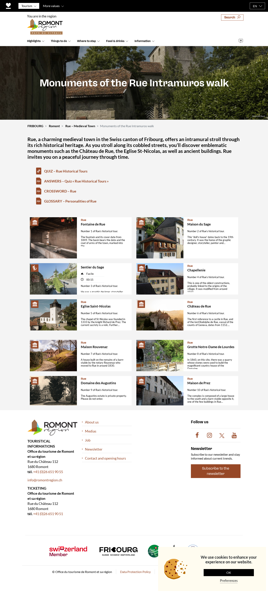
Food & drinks (115, 41)
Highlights (34, 41)
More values (51, 6)
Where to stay (86, 41)
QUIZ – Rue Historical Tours (66, 171)
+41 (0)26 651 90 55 (48, 472)
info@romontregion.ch (44, 480)
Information (143, 41)
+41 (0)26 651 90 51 (48, 514)
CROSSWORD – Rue (60, 191)
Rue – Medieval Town (80, 126)
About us (92, 422)
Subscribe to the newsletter (215, 471)
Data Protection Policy (135, 572)
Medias (90, 431)
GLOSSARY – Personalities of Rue (70, 201)
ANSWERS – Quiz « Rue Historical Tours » (76, 181)
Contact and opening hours (105, 458)
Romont (54, 126)
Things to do (59, 41)
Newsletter (93, 449)
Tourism (26, 6)
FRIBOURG (35, 126)
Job (87, 440)
